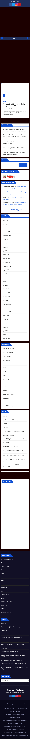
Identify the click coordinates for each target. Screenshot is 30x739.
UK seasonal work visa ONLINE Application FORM (14, 663)
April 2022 (5, 331)
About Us (5, 416)
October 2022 (6, 308)
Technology (6, 379)
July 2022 (5, 319)
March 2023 (6, 289)
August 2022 (6, 315)
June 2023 (5, 277)
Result (4, 375)
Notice (4, 371)
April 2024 (5, 251)
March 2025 (6, 228)
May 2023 (5, 281)
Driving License (7, 356)
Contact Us (6, 423)
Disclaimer (5, 427)
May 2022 (5, 327)
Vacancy (5, 390)
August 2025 (6, 220)
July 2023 (5, 273)
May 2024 (5, 247)
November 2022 (7, 304)
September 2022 (7, 311)
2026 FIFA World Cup (8, 348)
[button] (25, 38)
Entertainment (6, 360)
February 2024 (6, 258)
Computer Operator (8, 352)
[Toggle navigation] (14, 38)
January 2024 (6, 262)
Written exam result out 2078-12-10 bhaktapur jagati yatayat (15, 735)
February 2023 (6, 292)
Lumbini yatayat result (8, 435)
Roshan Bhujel (6, 192)
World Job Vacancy (8, 405)
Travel (4, 383)
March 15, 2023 (8, 108)
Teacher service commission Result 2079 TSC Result (15, 726)
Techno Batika (15, 690)
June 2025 (5, 224)
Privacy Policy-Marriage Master (11, 446)
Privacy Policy (6, 442)
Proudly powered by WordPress (10, 703)
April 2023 (5, 285)
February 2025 (6, 231)
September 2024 (7, 235)
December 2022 (7, 300)
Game (4, 101)
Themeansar (14, 704)
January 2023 (6, 296)
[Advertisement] (15, 56)
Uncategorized (6, 386)
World (4, 402)
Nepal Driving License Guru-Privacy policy (14, 439)
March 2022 (6, 334)
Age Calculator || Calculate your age (12, 419)
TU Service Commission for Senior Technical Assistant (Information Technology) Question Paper (14, 136)
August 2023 (6, 270)
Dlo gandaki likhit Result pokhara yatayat (13, 431)
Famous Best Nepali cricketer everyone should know (14, 105)
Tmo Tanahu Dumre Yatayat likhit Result (13, 455)
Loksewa (5, 367)
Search (4, 160)
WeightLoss (6, 398)
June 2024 (5, 243)
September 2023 (7, 266)
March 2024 (6, 254)
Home (4, 708)
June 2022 (5, 323)
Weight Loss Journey (8, 394)
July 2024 (5, 239)
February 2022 (6, 338)
